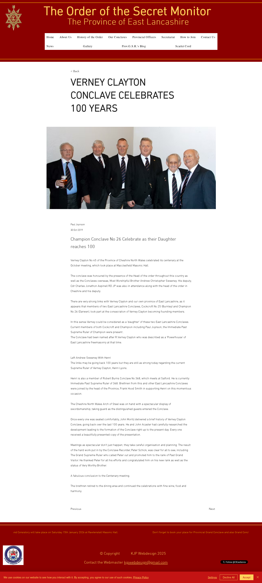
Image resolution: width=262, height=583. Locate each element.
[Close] (258, 577)
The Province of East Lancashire (128, 22)
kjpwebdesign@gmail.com (146, 562)
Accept (246, 577)
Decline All (229, 577)
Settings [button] (212, 577)
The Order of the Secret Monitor (127, 12)
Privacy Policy (141, 577)
